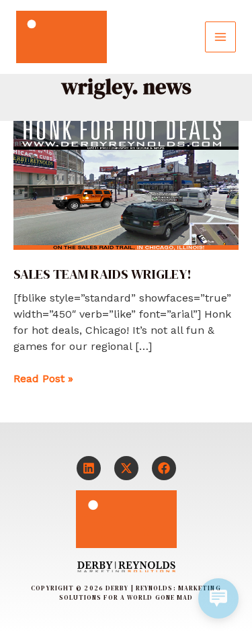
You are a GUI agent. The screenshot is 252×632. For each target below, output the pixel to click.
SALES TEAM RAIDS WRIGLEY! (102, 274)
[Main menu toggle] (220, 36)
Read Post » (43, 378)
